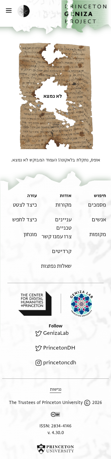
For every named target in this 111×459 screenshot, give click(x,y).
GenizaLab (56, 333)
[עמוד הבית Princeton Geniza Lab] (77, 304)
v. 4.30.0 (55, 433)
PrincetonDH (59, 347)
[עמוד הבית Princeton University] (55, 449)
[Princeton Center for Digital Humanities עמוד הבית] (34, 303)
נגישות (55, 389)
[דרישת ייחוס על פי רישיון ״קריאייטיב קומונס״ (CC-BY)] (55, 415)
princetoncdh (59, 362)
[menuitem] (97, 204)
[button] (86, 16)
